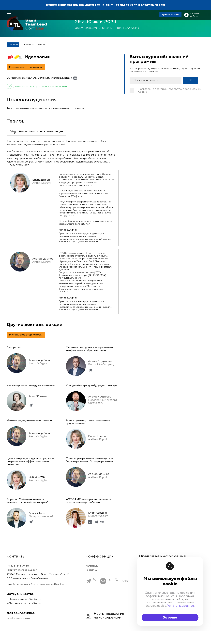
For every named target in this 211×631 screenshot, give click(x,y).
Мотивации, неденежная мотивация (30, 420)
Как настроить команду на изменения (31, 385)
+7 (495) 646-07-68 (18, 566)
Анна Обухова (38, 396)
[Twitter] (117, 583)
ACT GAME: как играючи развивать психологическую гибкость (88, 501)
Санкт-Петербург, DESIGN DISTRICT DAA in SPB (107, 28)
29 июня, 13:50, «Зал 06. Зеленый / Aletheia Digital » (39, 77)
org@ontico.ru (33, 599)
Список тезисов (34, 44)
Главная (12, 44)
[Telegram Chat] (88, 583)
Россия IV (91, 570)
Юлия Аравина (97, 512)
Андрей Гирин (37, 513)
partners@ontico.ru (34, 603)
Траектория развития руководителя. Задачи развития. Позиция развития (90, 460)
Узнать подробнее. (181, 605)
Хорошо (170, 617)
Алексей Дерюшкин (100, 361)
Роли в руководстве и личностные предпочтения (88, 422)
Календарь (92, 566)
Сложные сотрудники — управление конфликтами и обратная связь (89, 349)
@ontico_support (27, 570)
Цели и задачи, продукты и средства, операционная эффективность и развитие (31, 461)
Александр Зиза (42, 258)
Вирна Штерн (41, 179)
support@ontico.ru (56, 584)
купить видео (170, 14)
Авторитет (14, 347)
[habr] (125, 582)
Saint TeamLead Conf (121, 4)
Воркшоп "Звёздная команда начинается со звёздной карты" (27, 501)
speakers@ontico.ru (18, 618)
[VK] (103, 583)
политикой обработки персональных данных (169, 91)
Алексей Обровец (99, 396)
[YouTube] (110, 583)
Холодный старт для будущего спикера (91, 385)
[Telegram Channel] (95, 584)
